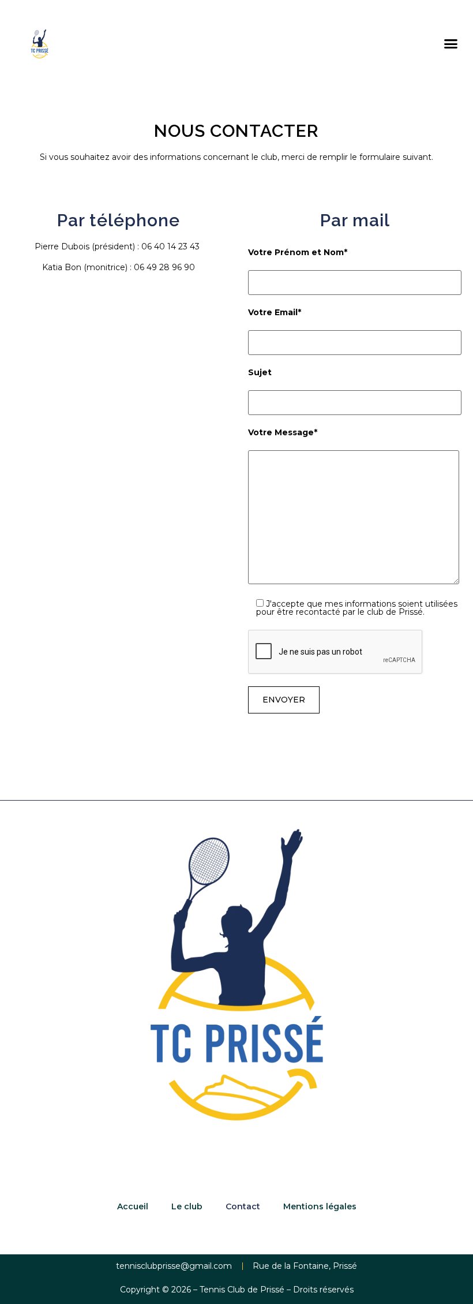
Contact (243, 1206)
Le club (186, 1206)
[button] (450, 44)
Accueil (132, 1206)
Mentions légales (319, 1206)
